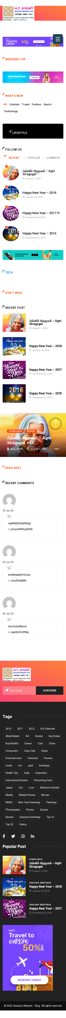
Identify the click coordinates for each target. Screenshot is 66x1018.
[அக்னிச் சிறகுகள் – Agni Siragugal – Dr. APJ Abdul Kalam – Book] (14, 322)
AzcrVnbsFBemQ (17, 626)
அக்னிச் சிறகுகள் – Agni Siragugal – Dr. (29, 440)
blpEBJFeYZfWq (20, 632)
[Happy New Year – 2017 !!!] (14, 370)
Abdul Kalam (13, 736)
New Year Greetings (29, 802)
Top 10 (50, 817)
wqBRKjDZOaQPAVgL (19, 523)
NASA (9, 802)
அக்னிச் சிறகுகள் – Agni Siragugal (45, 322)
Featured (33, 758)
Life (21, 787)
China (52, 743)
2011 (20, 728)
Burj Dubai (54, 736)
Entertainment (14, 758)
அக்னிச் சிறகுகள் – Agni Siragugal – (39, 172)
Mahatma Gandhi (49, 787)
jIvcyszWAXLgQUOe (22, 529)
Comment (53, 157)
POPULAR (34, 157)
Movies (45, 795)
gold (30, 765)
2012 (31, 728)
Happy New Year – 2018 (39, 192)
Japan (9, 787)
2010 (8, 728)
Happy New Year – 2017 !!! (41, 213)
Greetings (44, 765)
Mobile (9, 795)
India (26, 772)
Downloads (29, 167)
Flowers (48, 758)
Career (28, 743)
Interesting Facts (43, 780)
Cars (40, 743)
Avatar (39, 736)
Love (31, 787)
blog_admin (17, 448)
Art (27, 736)
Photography (13, 809)
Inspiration (41, 772)
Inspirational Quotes (17, 780)
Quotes (44, 809)
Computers (12, 750)
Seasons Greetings (33, 189)
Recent (14, 157)
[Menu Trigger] (58, 39)
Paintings (51, 802)
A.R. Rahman (47, 728)
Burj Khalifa (12, 743)
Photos (30, 809)
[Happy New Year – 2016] (14, 393)
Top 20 (9, 824)
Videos (23, 824)
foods (9, 765)
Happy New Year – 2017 (45, 369)
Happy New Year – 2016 (39, 233)
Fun (20, 765)
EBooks (31, 431)
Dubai (44, 750)
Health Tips (12, 772)
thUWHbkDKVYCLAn (19, 574)
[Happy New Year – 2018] (14, 346)
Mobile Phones (27, 795)
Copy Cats (29, 750)
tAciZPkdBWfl (18, 580)
